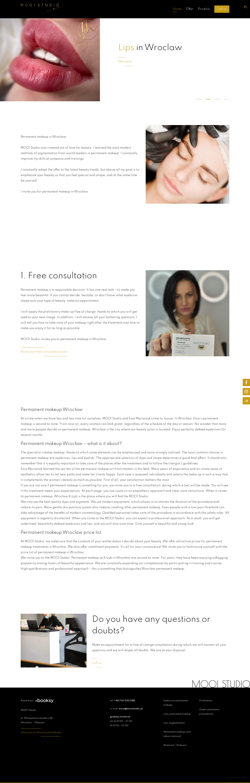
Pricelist (204, 9)
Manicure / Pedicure (174, 745)
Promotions (205, 700)
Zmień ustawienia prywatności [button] (209, 711)
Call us (222, 9)
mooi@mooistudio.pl (131, 708)
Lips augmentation (174, 723)
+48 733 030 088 (124, 700)
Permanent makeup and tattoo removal (177, 734)
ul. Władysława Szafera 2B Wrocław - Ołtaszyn (37, 720)
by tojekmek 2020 (236, 777)
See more (125, 61)
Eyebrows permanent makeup (175, 702)
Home (177, 9)
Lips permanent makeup (177, 714)
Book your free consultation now (44, 351)
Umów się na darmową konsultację (41, 732)
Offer (189, 9)
